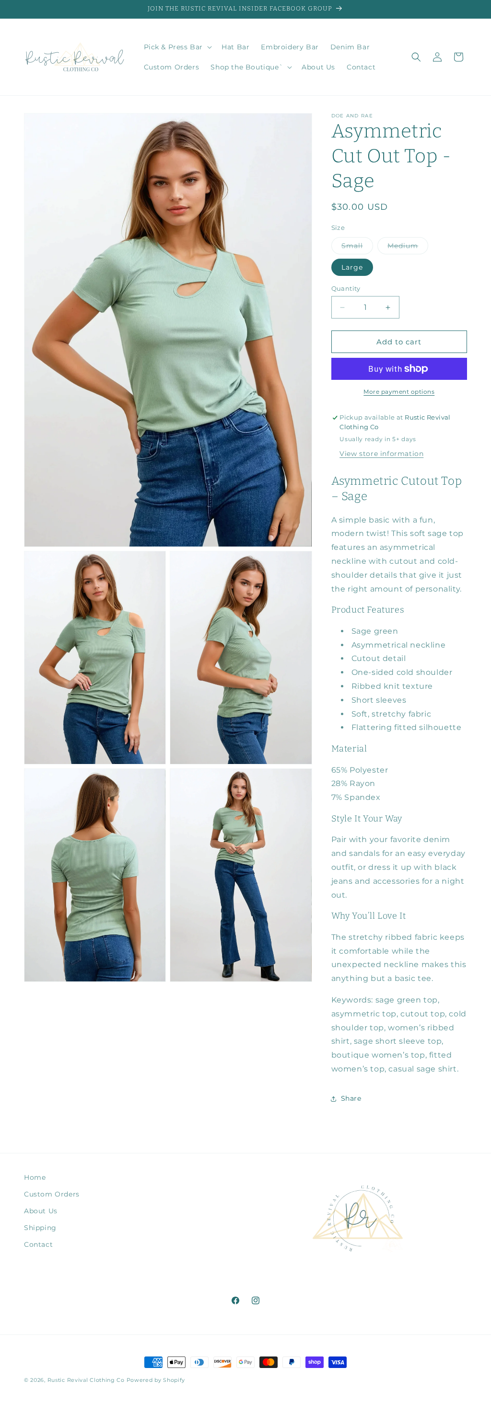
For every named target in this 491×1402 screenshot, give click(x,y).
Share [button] (351, 1098)
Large (352, 267)
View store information (381, 453)
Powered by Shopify (156, 1380)
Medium (407, 247)
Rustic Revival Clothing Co (86, 1380)
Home (35, 1177)
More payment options (398, 391)
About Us (41, 1211)
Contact (38, 1244)
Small (357, 247)
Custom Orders (52, 1194)
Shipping (40, 1227)
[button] (177, 47)
